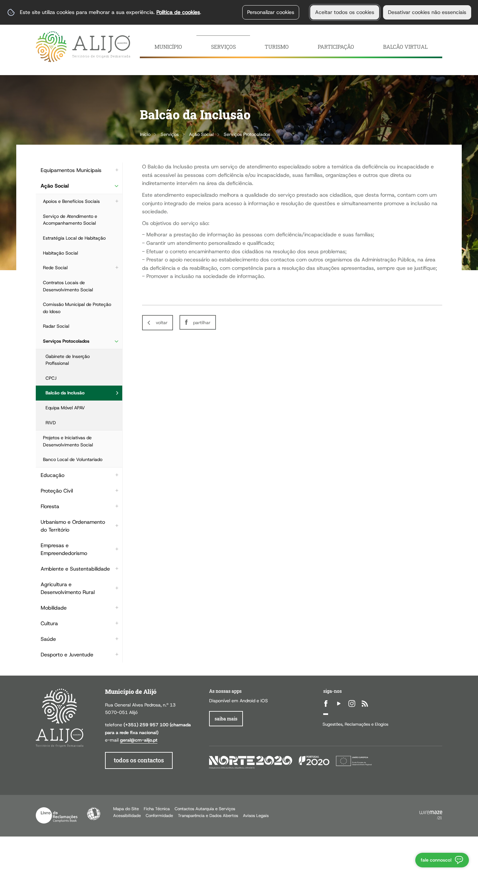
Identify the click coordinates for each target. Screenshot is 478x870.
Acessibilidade (93, 813)
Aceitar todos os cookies (344, 12)
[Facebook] (325, 703)
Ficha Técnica (157, 808)
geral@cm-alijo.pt (138, 740)
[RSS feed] (364, 703)
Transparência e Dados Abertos (208, 815)
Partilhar (201, 322)
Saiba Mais (226, 719)
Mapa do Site (126, 808)
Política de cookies (178, 12)
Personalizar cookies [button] (270, 12)
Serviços (170, 134)
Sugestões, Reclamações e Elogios (355, 724)
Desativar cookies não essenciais (427, 12)
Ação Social (201, 134)
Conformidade (159, 815)
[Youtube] (338, 703)
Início (145, 134)
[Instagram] (351, 703)
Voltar (161, 322)
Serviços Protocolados (247, 134)
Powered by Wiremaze (430, 815)
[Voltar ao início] (83, 46)
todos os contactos (139, 760)
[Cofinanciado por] (290, 761)
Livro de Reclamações (56, 815)
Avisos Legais (256, 815)
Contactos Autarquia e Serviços (205, 808)
